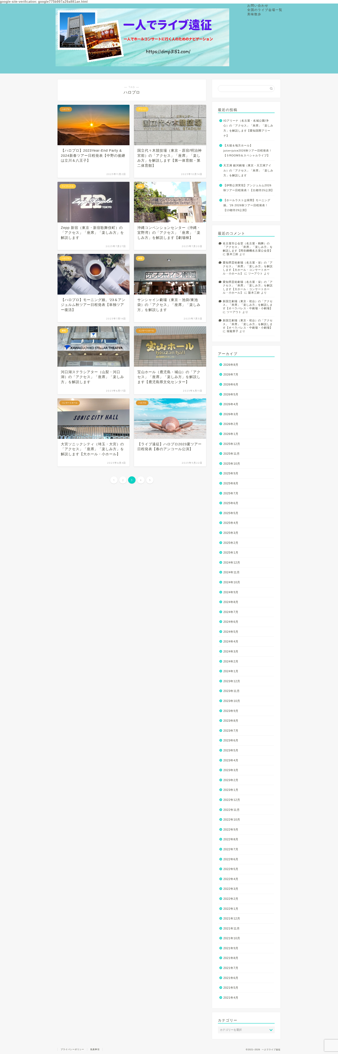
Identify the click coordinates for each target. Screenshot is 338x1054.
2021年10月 (231, 938)
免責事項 (95, 1049)
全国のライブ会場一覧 (264, 10)
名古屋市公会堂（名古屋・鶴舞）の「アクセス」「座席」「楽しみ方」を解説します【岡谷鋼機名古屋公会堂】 (248, 247)
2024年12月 (231, 562)
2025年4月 (230, 522)
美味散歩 (254, 14)
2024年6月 (230, 621)
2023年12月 (231, 681)
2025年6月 (230, 503)
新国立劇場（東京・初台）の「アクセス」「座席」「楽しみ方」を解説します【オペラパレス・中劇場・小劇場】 (248, 305)
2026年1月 (230, 434)
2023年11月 (231, 691)
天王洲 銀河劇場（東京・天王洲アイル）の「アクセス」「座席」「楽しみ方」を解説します (248, 170)
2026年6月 (230, 384)
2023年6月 (230, 740)
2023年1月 (230, 789)
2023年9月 (230, 711)
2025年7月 (230, 493)
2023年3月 (230, 770)
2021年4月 (230, 997)
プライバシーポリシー (72, 1049)
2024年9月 (230, 592)
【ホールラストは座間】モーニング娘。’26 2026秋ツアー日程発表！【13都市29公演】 (246, 205)
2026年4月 (230, 404)
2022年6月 (230, 859)
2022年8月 (230, 839)
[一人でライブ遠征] (142, 63)
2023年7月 (230, 730)
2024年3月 (230, 651)
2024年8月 (230, 602)
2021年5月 (230, 987)
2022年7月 (230, 849)
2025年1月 (230, 552)
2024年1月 (230, 671)
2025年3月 (230, 532)
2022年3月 (230, 888)
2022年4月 (230, 879)
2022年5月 (230, 869)
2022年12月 (231, 799)
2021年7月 (230, 968)
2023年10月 (231, 701)
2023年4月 (230, 760)
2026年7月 (230, 374)
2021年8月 (230, 958)
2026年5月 (230, 394)
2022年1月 (230, 908)
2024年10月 (231, 582)
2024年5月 (230, 631)
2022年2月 (230, 898)
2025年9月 (230, 473)
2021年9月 (230, 948)
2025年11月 (231, 453)
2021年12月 (231, 918)
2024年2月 (230, 661)
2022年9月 (230, 829)
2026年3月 (230, 414)
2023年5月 (230, 750)
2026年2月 (230, 424)
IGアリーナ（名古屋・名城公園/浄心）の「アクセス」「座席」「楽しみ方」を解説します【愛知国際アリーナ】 (248, 128)
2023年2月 (230, 780)
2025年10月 (231, 463)
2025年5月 (230, 513)
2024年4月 (230, 641)
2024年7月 (230, 612)
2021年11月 (231, 928)
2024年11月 (231, 572)
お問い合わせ (257, 5)
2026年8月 (230, 364)
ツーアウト (255, 273)
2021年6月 (230, 978)
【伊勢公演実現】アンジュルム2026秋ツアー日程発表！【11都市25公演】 (248, 188)
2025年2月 (230, 542)
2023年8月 (230, 720)
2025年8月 (230, 483)
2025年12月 (231, 443)
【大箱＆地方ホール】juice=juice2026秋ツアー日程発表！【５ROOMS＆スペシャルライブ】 (247, 150)
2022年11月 (231, 809)
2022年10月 (231, 819)
